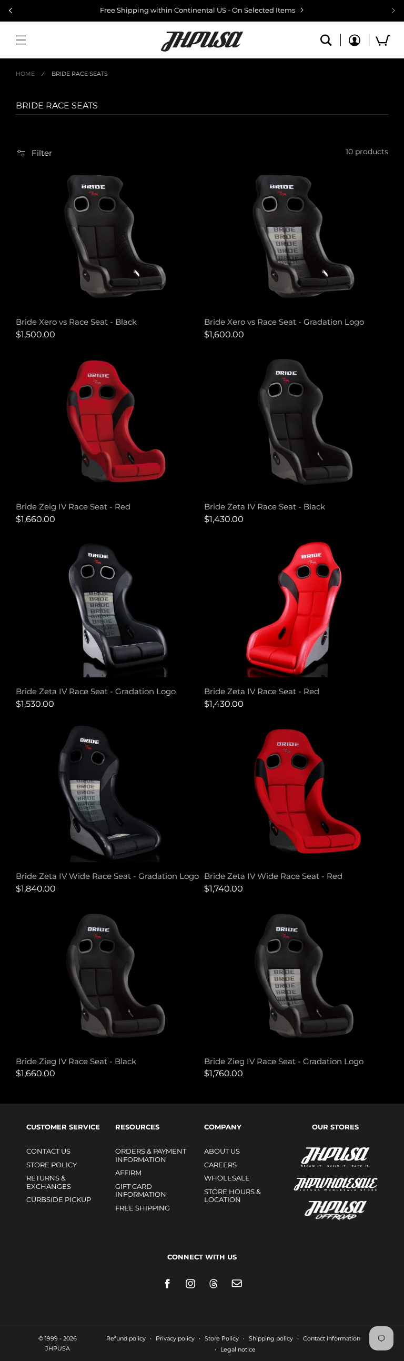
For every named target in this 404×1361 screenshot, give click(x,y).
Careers (220, 1164)
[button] (21, 40)
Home (25, 73)
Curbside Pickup (58, 1199)
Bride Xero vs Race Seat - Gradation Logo (284, 322)
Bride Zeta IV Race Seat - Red (261, 691)
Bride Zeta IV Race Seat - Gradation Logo (96, 691)
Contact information (331, 1338)
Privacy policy (175, 1338)
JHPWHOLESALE (313, 1178)
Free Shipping (142, 1208)
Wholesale (227, 1178)
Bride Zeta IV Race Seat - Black (264, 507)
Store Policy (51, 1164)
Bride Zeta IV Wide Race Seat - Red (273, 876)
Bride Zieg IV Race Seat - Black (76, 1061)
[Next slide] (393, 10)
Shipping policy (271, 1338)
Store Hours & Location (232, 1195)
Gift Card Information (140, 1190)
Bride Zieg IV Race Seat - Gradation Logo (283, 1061)
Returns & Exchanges (48, 1182)
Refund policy (126, 1338)
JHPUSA (308, 1156)
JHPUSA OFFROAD (320, 1208)
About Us (222, 1151)
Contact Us (48, 1151)
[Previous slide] (10, 10)
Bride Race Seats (80, 73)
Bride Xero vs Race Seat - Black (76, 322)
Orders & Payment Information (150, 1155)
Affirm (128, 1172)
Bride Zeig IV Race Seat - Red (73, 507)
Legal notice (238, 1349)
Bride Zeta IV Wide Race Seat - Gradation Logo (107, 876)
